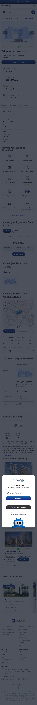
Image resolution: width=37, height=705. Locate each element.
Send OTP (18, 498)
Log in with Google (20, 507)
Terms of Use (14, 514)
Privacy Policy (22, 514)
